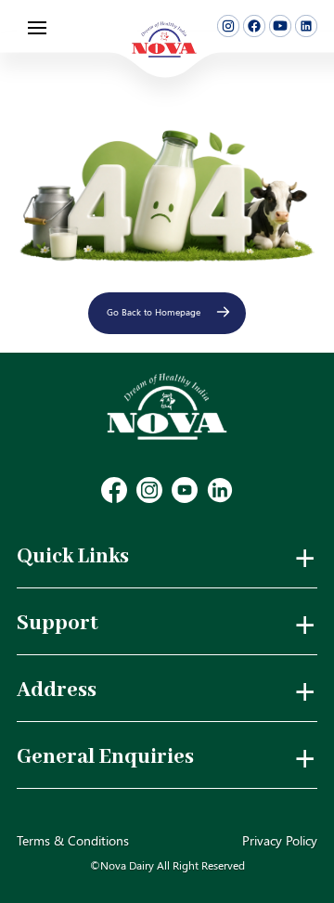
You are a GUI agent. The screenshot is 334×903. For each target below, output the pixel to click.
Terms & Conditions (73, 840)
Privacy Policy (279, 840)
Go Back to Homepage (153, 311)
